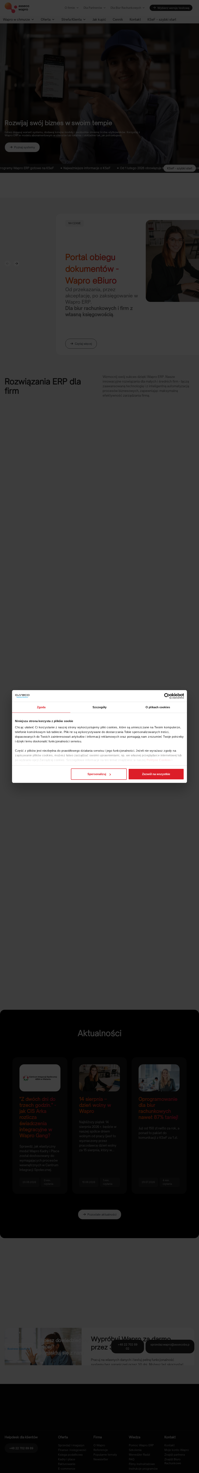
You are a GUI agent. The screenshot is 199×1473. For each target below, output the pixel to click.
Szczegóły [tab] (100, 707)
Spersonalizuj (96, 774)
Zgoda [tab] (41, 707)
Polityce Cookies (159, 760)
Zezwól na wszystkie (156, 774)
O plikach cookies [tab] (158, 707)
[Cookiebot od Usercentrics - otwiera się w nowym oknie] (167, 696)
